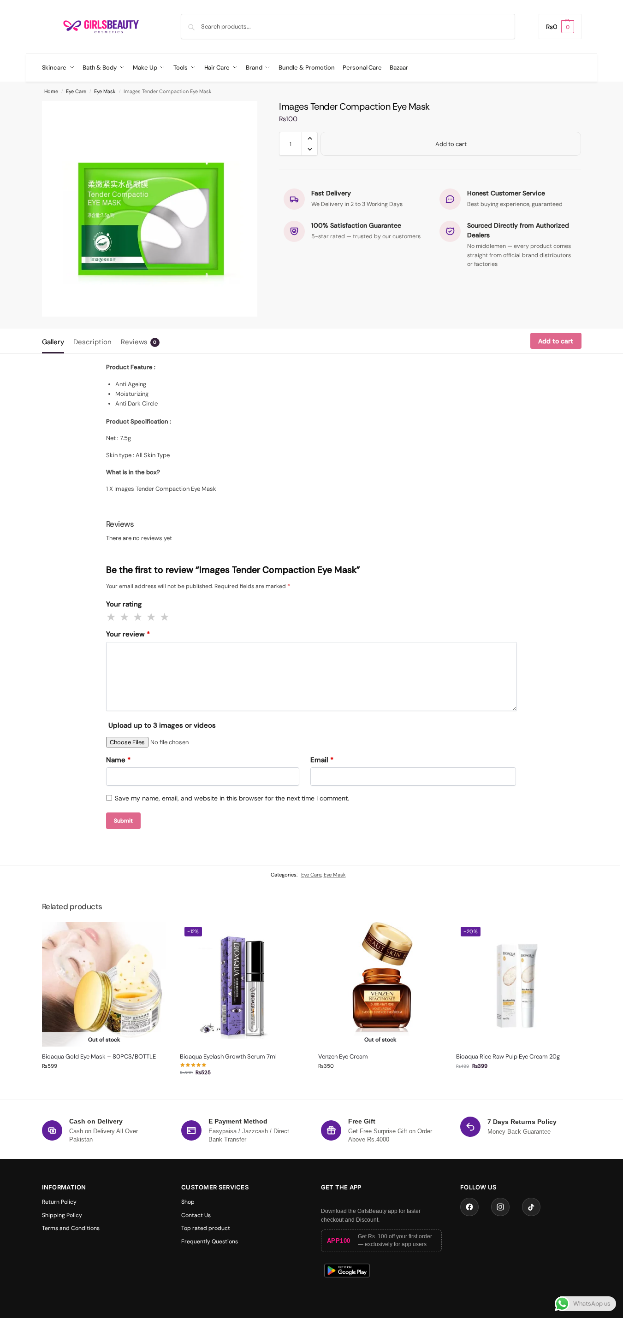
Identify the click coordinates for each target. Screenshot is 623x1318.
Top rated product (205, 1228)
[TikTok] (531, 1207)
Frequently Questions (209, 1241)
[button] (560, 26)
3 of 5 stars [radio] (138, 617)
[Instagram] (500, 1207)
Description (92, 342)
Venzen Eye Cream (343, 1056)
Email (321, 760)
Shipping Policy (62, 1215)
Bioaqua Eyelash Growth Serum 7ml (228, 1056)
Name (118, 760)
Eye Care (76, 91)
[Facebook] (469, 1207)
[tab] (55, 341)
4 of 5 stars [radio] (151, 617)
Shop (188, 1202)
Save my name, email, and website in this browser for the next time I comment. (232, 798)
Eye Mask (105, 91)
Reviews (139, 342)
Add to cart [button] (242, 1090)
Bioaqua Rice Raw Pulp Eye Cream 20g (508, 1056)
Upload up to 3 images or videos (162, 725)
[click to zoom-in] (150, 209)
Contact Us (196, 1215)
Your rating (124, 604)
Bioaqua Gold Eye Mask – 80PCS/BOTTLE (99, 1056)
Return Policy (59, 1202)
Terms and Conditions (71, 1228)
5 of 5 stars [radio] (165, 617)
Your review (128, 634)
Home (51, 91)
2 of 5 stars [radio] (125, 617)
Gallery (53, 342)
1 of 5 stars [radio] (111, 617)
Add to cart (451, 144)
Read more (103, 1083)
